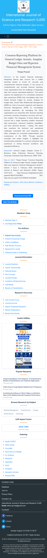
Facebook (9, 515)
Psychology (19, 414)
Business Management (11, 410)
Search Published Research (15, 307)
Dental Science (8, 414)
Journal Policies (11, 278)
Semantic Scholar (11, 472)
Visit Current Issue (12, 300)
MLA (25, 182)
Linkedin (8, 521)
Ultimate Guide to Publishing (16, 252)
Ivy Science (9, 455)
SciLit (7, 465)
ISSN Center (9, 445)
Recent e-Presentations (14, 288)
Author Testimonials (12, 268)
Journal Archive (11, 303)
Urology (35, 410)
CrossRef (8, 448)
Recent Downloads (12, 313)
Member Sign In (11, 220)
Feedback (5, 487)
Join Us (5, 490)
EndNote (39, 182)
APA (21, 182)
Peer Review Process (13, 246)
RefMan (7, 185)
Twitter (8, 526)
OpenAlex (9, 462)
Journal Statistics (11, 264)
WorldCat (8, 458)
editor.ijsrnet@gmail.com (16, 506)
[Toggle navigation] (6, 36)
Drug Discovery (25, 410)
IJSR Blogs (9, 285)
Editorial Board (10, 271)
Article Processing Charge (15, 239)
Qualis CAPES (10, 441)
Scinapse (8, 469)
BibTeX (31, 182)
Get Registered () (13, 224)
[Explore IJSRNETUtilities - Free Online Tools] (23, 346)
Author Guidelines (12, 242)
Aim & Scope (10, 274)
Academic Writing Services (15, 281)
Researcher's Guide (12, 249)
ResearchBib (10, 476)
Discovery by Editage (13, 452)
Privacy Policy (7, 494)
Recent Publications (12, 310)
